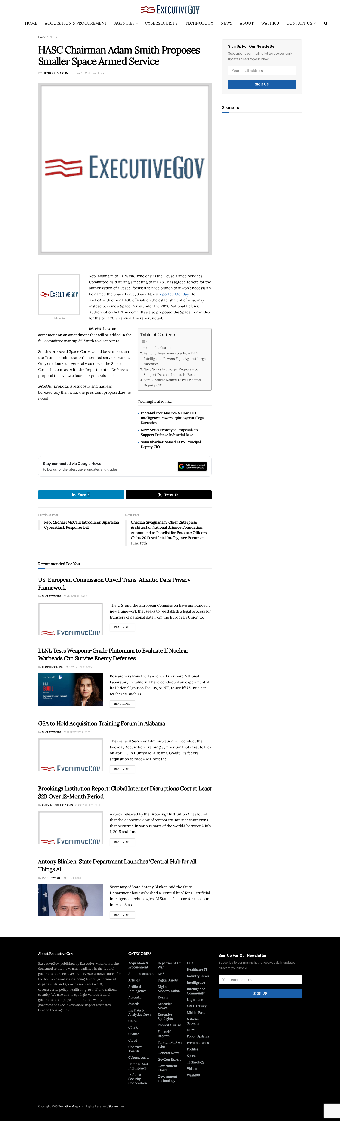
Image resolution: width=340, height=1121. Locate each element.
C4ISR (133, 1021)
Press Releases (198, 1043)
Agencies (124, 23)
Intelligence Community (196, 991)
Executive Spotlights (165, 1016)
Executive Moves (165, 1006)
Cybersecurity (161, 23)
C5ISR (133, 1027)
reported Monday (173, 294)
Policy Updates (198, 1036)
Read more (124, 626)
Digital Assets (168, 980)
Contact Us (299, 23)
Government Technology (167, 1078)
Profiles (192, 1049)
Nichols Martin (55, 73)
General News (168, 1053)
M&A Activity (197, 1006)
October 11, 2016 (88, 805)
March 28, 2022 (76, 596)
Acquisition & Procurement (76, 23)
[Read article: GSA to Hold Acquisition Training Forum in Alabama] (70, 754)
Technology (199, 23)
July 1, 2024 (73, 878)
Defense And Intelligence (138, 1066)
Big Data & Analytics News (139, 1012)
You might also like (157, 347)
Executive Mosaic (69, 1106)
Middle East (195, 1012)
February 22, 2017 (78, 732)
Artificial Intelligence (137, 989)
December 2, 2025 (80, 667)
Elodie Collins (52, 667)
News (226, 23)
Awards (133, 1004)
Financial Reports (164, 1033)
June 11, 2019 (83, 73)
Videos (192, 1069)
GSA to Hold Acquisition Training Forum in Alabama (101, 723)
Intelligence (196, 982)
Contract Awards (135, 1049)
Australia (134, 997)
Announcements (140, 974)
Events (163, 997)
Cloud (132, 1040)
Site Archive (116, 1106)
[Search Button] (326, 23)
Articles (134, 980)
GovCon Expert (169, 1059)
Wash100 (270, 23)
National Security (193, 1021)
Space (191, 1056)
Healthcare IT (197, 969)
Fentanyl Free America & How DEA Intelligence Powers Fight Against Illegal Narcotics (175, 358)
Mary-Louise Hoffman (57, 805)
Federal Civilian (169, 1025)
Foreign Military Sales (170, 1044)
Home (31, 23)
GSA (190, 963)
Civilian (134, 1034)
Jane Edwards (51, 596)
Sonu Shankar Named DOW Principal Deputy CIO (172, 382)
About (247, 23)
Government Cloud (167, 1068)
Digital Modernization (169, 989)
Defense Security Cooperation (137, 1079)
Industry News (198, 976)
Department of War (169, 965)
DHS (161, 974)
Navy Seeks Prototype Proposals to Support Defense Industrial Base (171, 372)
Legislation (195, 1000)
